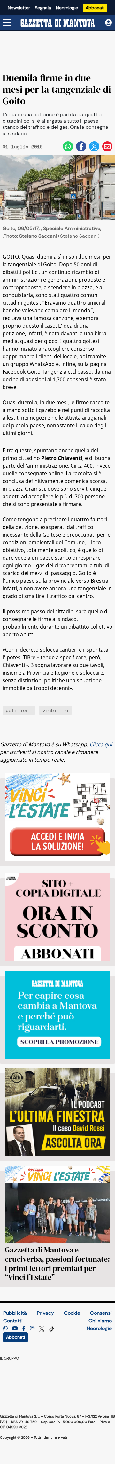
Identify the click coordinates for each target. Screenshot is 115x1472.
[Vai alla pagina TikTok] (51, 1328)
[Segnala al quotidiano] (5, 1328)
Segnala (43, 8)
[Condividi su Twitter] (94, 146)
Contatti (13, 1320)
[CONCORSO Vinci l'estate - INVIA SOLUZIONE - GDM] (57, 817)
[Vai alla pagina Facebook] (24, 1328)
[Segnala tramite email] (107, 146)
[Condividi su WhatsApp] (68, 146)
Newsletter (19, 8)
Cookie (72, 1313)
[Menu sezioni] (7, 23)
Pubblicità (15, 1313)
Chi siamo (100, 1320)
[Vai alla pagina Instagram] (32, 1328)
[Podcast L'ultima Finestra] (57, 1112)
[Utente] (108, 23)
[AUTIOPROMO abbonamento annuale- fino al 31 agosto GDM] (57, 917)
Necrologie (67, 8)
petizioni (19, 710)
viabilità (55, 710)
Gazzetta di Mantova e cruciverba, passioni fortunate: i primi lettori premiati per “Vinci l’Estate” (57, 1263)
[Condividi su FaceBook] (81, 146)
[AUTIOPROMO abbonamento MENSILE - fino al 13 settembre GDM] (57, 1015)
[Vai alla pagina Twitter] (42, 1328)
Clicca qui (100, 744)
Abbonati (95, 8)
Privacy (45, 1313)
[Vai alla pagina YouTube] (15, 1328)
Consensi (101, 1313)
